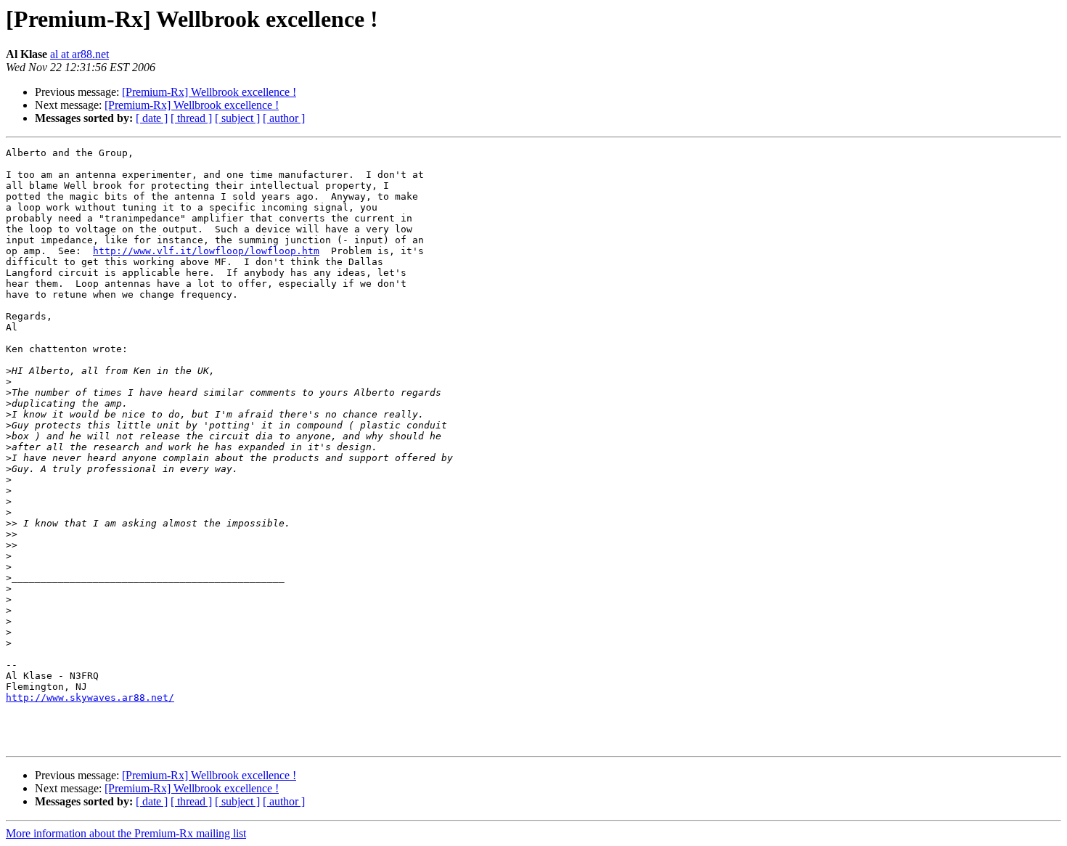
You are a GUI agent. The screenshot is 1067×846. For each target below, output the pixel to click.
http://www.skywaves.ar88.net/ (90, 697)
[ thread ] (191, 118)
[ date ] (152, 118)
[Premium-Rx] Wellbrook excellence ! (209, 92)
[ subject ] (237, 118)
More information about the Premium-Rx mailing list (126, 833)
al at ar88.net (79, 54)
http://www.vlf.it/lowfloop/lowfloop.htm (206, 250)
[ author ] (284, 118)
